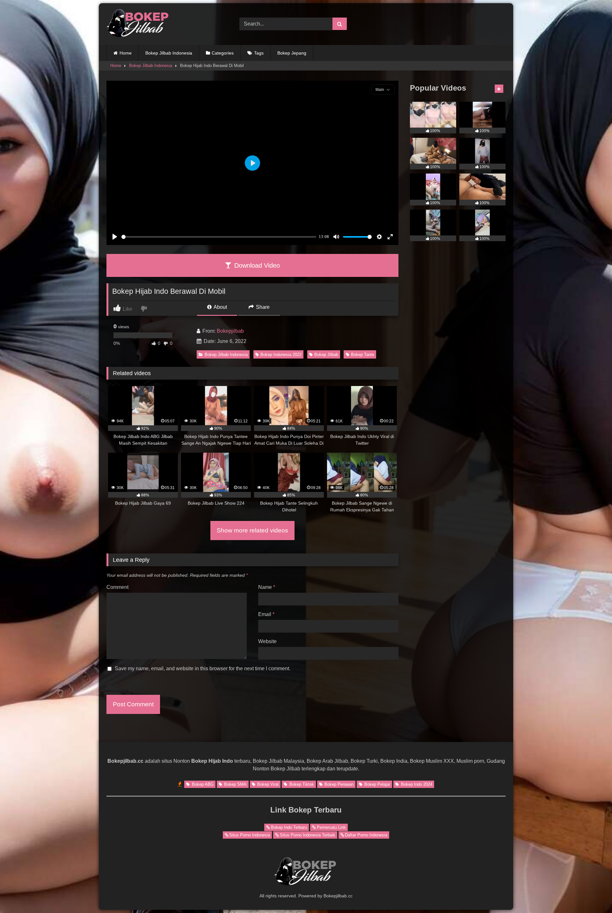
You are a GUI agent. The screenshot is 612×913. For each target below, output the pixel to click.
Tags (259, 53)
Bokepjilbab (230, 331)
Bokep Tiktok (301, 784)
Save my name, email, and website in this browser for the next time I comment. (202, 668)
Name (266, 587)
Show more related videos (252, 530)
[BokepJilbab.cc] (138, 24)
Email (266, 614)
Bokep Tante (362, 354)
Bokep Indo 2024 (416, 784)
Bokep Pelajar (376, 784)
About (220, 307)
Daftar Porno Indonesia (366, 835)
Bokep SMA (234, 784)
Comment (117, 587)
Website (267, 641)
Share (262, 307)
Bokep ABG (202, 784)
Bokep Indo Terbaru (289, 827)
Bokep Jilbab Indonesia (168, 53)
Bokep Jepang (291, 53)
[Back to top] (592, 894)
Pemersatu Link (331, 827)
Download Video (256, 265)
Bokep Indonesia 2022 (281, 354)
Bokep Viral (267, 784)
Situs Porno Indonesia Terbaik (307, 835)
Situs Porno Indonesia (249, 835)
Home (126, 53)
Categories (223, 53)
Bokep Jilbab (326, 354)
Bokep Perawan (338, 784)
